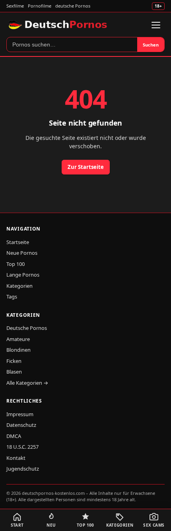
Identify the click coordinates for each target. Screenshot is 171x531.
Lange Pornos (22, 274)
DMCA (13, 436)
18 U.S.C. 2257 (22, 446)
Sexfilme (15, 6)
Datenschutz (21, 424)
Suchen (151, 45)
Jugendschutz (22, 468)
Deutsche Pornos (26, 327)
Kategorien (19, 285)
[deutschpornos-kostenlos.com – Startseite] (58, 25)
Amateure (18, 339)
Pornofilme (39, 6)
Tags (11, 296)
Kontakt (15, 457)
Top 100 (15, 263)
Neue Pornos (21, 252)
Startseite (17, 242)
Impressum (19, 414)
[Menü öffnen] (156, 25)
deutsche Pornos (72, 6)
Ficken (13, 360)
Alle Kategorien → (27, 382)
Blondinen (18, 349)
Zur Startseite (86, 167)
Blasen (14, 371)
